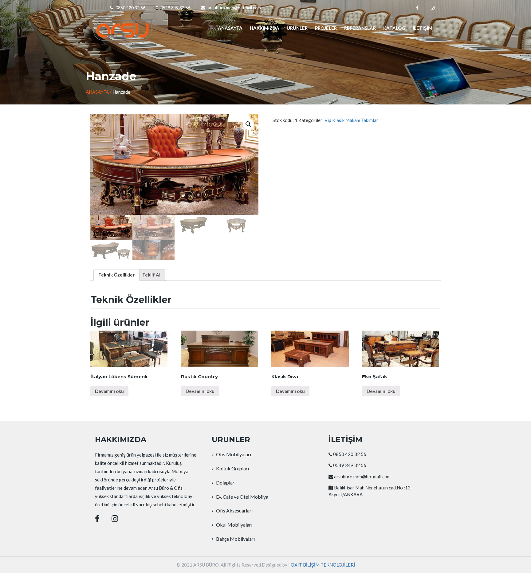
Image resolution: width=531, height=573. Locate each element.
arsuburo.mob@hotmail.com (234, 7)
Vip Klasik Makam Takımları (352, 120)
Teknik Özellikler (116, 274)
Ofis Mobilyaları (233, 454)
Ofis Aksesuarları (234, 510)
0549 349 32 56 (175, 7)
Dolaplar (224, 482)
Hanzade (121, 92)
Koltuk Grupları (232, 468)
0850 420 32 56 (130, 7)
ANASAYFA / (99, 92)
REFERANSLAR (360, 28)
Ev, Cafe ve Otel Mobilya (241, 497)
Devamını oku (109, 391)
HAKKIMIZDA (264, 28)
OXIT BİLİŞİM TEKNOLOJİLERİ (323, 564)
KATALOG (394, 28)
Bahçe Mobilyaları (235, 539)
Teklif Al (151, 274)
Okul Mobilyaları (233, 525)
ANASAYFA (230, 28)
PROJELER (326, 28)
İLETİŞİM (422, 28)
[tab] (116, 275)
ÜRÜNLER (297, 28)
